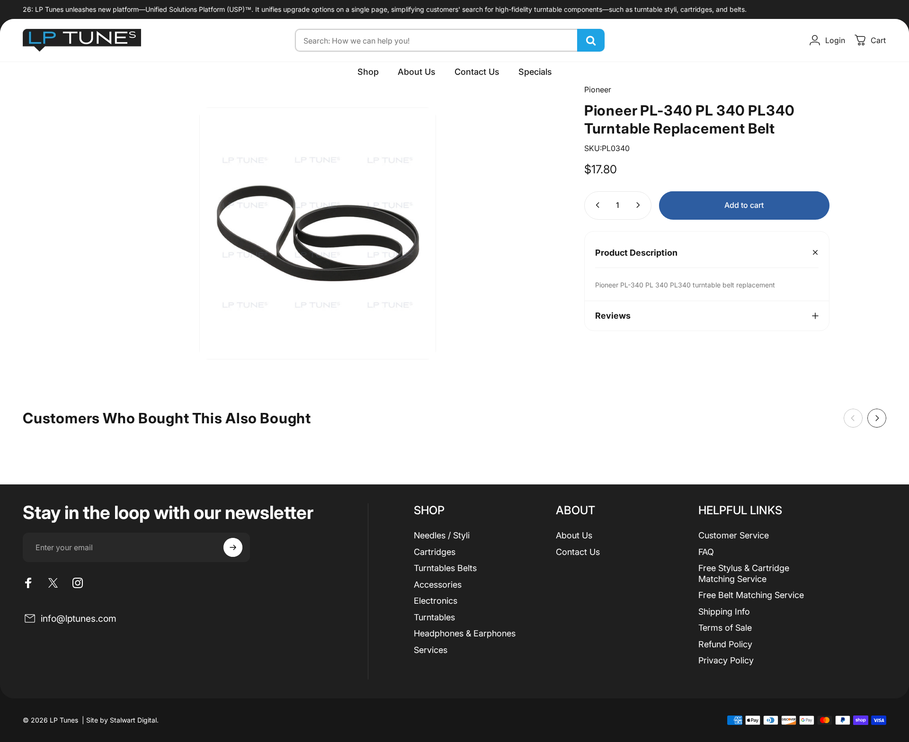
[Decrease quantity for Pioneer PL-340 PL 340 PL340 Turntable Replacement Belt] (595, 205)
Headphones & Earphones (465, 633)
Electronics (435, 601)
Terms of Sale (725, 628)
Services (430, 650)
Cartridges (434, 552)
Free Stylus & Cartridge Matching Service (743, 573)
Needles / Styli (442, 535)
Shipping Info (724, 612)
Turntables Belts (445, 568)
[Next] (876, 418)
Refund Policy (725, 644)
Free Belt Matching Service (751, 595)
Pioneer (597, 89)
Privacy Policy (726, 660)
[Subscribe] (232, 547)
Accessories (438, 585)
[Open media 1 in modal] (318, 233)
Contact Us (578, 552)
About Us (574, 535)
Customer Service (733, 535)
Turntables (434, 617)
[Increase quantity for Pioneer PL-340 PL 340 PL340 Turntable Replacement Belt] (640, 205)
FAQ (706, 552)
